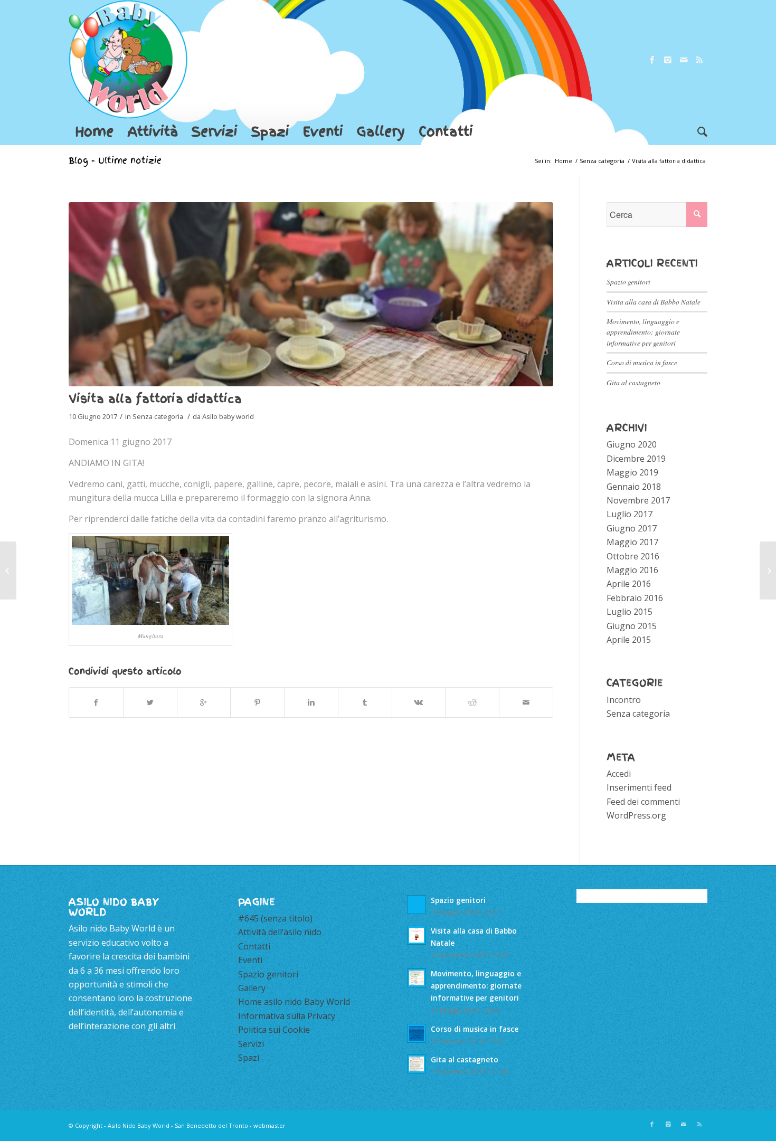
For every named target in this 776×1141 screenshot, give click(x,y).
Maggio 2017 (632, 542)
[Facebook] (652, 60)
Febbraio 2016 (635, 598)
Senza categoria (602, 161)
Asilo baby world (228, 416)
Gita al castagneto (633, 382)
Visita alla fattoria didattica (155, 399)
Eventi (250, 960)
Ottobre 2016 (633, 556)
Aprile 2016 (629, 583)
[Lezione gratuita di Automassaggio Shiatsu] (8, 570)
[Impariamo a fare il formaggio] (311, 294)
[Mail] (684, 60)
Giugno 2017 (632, 528)
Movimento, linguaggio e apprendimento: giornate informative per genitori (643, 332)
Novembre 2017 (638, 500)
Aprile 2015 (629, 639)
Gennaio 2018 (634, 486)
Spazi (248, 1057)
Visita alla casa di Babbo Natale (654, 302)
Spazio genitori (628, 282)
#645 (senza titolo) (275, 918)
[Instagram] (668, 60)
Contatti (254, 946)
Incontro (624, 700)
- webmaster (267, 1125)
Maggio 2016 (632, 570)
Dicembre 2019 (636, 458)
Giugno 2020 (632, 444)
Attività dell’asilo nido (279, 932)
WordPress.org (636, 815)
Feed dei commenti (643, 801)
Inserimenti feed (639, 787)
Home (563, 161)
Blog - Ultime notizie (115, 160)
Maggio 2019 (632, 472)
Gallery (252, 988)
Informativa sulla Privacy (286, 1016)
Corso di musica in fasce (642, 362)
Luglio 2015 (629, 611)
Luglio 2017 (629, 514)
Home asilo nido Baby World (294, 1001)
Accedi (619, 773)
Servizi (251, 1044)
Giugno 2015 (632, 626)
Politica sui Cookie (274, 1029)
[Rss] (699, 60)
